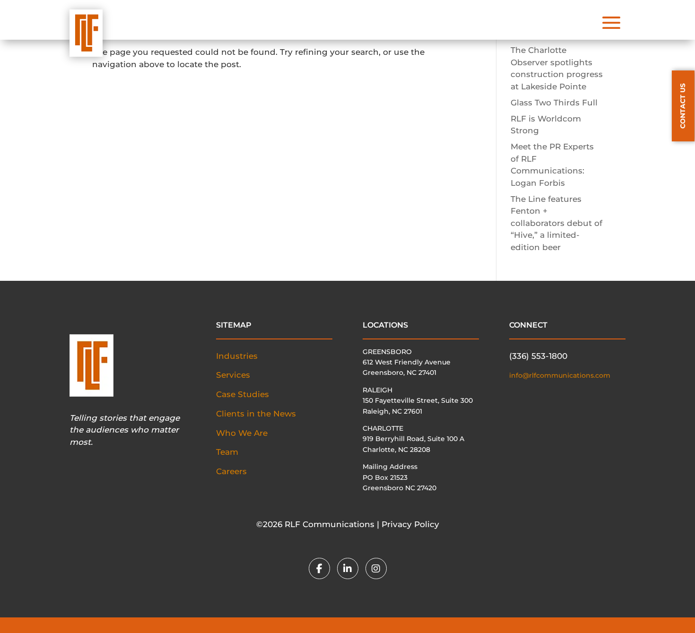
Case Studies (242, 394)
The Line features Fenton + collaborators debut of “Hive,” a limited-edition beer (556, 223)
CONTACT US (682, 106)
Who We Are (242, 433)
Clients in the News (256, 413)
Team (227, 452)
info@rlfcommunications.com (559, 375)
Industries (237, 356)
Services (233, 375)
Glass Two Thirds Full (554, 102)
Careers (231, 471)
